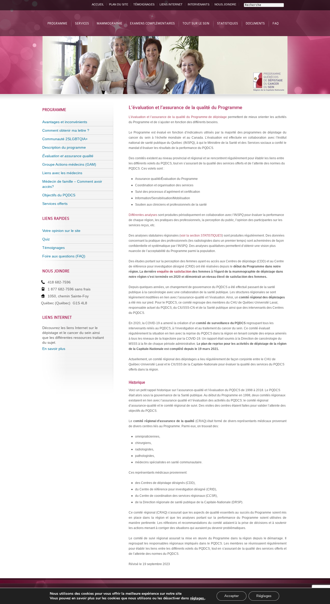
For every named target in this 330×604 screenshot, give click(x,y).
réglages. (197, 598)
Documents (255, 23)
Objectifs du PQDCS (58, 195)
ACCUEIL (98, 4)
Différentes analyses (143, 215)
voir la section (201, 235)
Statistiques (227, 23)
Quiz (46, 239)
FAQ (276, 23)
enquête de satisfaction (174, 271)
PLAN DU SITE (118, 4)
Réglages (263, 595)
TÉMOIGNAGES (143, 4)
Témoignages (53, 248)
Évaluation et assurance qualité (67, 156)
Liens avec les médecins (62, 173)
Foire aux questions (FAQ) (63, 256)
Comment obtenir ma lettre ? (65, 130)
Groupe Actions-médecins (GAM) (69, 164)
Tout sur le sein (196, 23)
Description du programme (64, 147)
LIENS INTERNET (171, 4)
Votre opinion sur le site (61, 231)
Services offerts (55, 204)
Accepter (231, 595)
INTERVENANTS (198, 4)
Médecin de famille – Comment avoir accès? (72, 184)
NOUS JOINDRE (225, 4)
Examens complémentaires (152, 23)
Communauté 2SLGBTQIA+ (65, 139)
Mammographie (109, 23)
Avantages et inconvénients (64, 122)
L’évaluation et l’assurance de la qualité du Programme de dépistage (178, 117)
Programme (57, 23)
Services (82, 23)
